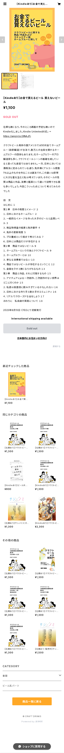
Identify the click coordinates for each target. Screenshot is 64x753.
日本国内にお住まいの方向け (32, 338)
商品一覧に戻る (32, 701)
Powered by (28, 721)
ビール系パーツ (11, 685)
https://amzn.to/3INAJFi (17, 136)
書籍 (5, 675)
